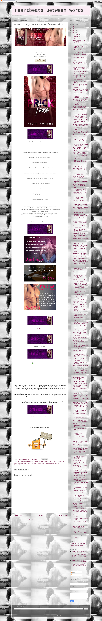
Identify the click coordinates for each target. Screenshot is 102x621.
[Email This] (41, 459)
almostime (31, 461)
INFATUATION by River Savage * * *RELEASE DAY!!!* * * (79, 186)
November (76, 36)
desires (23, 463)
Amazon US (40, 328)
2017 (73, 28)
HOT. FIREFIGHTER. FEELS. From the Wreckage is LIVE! (80, 149)
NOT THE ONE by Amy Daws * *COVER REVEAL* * (80, 100)
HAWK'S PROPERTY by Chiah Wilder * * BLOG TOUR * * (79, 42)
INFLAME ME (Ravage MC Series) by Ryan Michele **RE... (79, 500)
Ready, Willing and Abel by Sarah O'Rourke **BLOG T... (79, 136)
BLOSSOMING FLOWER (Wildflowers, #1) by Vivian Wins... (80, 59)
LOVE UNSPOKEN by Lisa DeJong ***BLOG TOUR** (80, 190)
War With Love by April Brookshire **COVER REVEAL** (78, 197)
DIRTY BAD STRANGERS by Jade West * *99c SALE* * (80, 153)
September (76, 535)
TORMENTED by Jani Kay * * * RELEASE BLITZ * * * (80, 418)
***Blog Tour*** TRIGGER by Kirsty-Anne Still (80, 392)
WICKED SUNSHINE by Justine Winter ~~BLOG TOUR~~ (79, 64)
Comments (75, 575)
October (75, 38)
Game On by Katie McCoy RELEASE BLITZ (79, 193)
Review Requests (31, 17)
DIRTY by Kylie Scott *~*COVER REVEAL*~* (79, 445)
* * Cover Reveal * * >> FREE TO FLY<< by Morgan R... (80, 284)
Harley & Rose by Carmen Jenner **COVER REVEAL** (80, 261)
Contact (41, 17)
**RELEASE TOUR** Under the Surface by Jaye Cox (79, 389)
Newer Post (18, 516)
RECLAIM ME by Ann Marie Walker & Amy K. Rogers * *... (80, 222)
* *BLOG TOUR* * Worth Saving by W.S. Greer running (79, 250)
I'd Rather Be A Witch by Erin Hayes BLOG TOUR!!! (80, 246)
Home (23, 17)
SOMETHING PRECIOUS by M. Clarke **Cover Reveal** (80, 406)
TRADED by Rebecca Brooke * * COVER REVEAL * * (80, 298)
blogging (50, 461)
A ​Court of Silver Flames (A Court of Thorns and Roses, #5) (79, 565)
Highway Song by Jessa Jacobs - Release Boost (79, 504)
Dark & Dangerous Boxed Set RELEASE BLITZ (80, 366)
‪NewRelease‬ (41, 463)
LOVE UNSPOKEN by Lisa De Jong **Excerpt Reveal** (80, 302)
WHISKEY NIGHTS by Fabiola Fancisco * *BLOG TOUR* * (80, 90)
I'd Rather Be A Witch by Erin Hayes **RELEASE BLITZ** (80, 403)
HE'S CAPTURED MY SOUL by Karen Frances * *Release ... (80, 86)
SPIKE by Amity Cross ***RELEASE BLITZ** (78, 507)
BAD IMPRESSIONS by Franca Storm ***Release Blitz (80, 487)
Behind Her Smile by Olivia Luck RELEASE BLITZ (79, 330)
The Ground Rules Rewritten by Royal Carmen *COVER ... (80, 523)
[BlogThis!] (43, 459)
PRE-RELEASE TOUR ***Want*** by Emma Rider (80, 382)
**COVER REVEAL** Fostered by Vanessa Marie (80, 239)
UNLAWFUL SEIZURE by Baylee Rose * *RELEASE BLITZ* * (80, 68)
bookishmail (61, 461)
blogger (46, 461)
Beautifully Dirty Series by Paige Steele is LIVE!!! (79, 103)
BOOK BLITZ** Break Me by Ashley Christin (80, 396)
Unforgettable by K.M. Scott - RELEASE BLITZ (80, 386)
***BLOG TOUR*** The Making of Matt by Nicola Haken (79, 141)
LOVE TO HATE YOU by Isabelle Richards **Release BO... (80, 355)
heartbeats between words (79, 543)
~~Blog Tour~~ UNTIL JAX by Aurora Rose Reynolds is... (80, 483)
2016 (73, 30)
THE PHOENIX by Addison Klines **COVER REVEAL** (80, 264)
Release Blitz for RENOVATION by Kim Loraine (79, 76)
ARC (42, 461)
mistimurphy (34, 463)
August (75, 537)
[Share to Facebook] (46, 459)
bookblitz (55, 461)
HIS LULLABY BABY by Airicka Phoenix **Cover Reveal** (79, 528)
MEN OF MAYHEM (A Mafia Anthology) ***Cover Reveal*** (80, 306)
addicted (26, 461)
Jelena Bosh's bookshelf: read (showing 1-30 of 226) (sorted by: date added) (79, 562)
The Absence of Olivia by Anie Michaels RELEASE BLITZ (80, 211)
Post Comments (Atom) (27, 519)
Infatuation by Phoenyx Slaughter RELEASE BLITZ (80, 370)
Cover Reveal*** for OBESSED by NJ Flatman (80, 532)
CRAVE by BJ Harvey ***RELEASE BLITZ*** (79, 174)
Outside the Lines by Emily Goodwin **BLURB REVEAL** (79, 276)
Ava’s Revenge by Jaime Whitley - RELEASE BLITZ (80, 469)
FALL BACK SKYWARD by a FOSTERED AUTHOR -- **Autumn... (80, 157)
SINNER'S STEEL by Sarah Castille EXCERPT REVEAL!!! (80, 433)
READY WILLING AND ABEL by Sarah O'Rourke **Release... (80, 334)
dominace (27, 463)
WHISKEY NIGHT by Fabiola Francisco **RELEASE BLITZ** (80, 121)
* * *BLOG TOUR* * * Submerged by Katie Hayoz (80, 97)
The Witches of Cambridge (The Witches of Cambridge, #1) (79, 557)
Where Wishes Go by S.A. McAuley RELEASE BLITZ (80, 421)
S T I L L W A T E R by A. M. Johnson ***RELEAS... (80, 280)
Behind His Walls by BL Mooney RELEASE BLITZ (80, 242)
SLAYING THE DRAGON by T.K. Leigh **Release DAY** (80, 351)
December (76, 34)
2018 (73, 26)
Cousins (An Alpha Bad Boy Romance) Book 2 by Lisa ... (80, 511)
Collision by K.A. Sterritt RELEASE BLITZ (79, 414)
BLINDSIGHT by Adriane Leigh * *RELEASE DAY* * (80, 117)
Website (47, 417)
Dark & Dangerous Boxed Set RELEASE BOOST (80, 208)
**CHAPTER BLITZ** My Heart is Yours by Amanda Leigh (80, 323)
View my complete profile (76, 545)
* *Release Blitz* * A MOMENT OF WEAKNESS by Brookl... (80, 114)
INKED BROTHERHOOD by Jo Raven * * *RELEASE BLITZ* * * (80, 81)
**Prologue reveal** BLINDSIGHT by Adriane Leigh (79, 161)
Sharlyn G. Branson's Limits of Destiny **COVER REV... (80, 442)
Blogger (60, 615)
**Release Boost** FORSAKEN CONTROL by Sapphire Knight (80, 314)
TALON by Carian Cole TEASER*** (78, 496)
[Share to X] (44, 459)
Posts (73, 572)
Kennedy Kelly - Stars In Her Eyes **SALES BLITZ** (80, 257)
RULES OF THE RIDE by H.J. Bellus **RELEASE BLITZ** (80, 110)
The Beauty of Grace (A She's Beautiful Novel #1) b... (80, 326)
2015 (73, 32)
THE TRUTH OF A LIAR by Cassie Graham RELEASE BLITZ (80, 235)
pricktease (47, 463)
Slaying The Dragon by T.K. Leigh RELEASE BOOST (80, 272)
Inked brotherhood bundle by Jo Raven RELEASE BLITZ (80, 215)
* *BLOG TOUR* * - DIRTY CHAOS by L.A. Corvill (79, 128)
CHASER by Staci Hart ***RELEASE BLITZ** (78, 287)
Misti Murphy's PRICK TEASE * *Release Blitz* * (80, 145)
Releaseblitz (53, 463)
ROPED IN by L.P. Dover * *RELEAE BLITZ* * (79, 177)
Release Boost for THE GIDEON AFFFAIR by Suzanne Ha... (79, 378)
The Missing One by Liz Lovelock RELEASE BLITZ (80, 218)
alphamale (37, 461)
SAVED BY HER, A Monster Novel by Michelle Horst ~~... (79, 438)
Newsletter (40, 420)
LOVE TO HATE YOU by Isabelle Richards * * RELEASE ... (79, 457)
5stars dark (21, 461)
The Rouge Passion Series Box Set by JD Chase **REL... (79, 291)
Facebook (33, 417)
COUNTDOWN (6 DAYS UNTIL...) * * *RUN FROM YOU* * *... (80, 46)
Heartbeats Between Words (49, 10)
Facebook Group (41, 417)
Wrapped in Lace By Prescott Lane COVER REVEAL (80, 449)
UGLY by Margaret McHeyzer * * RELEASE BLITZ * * (80, 125)
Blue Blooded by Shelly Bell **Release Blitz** (80, 359)
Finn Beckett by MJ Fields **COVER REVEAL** (79, 165)
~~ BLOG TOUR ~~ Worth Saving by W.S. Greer (79, 72)
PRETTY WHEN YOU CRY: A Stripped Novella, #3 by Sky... (80, 230)
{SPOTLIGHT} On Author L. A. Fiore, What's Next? (80, 201)
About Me (16, 17)
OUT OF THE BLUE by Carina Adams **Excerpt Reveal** (80, 132)
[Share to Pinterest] (47, 459)
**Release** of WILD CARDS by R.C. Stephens (80, 466)
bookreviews (17, 463)
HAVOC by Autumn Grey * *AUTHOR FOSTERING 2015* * (79, 170)
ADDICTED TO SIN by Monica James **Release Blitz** (80, 476)
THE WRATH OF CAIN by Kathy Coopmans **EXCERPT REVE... (79, 268)
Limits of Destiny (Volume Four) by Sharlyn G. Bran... (80, 295)
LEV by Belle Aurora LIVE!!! (80, 348)
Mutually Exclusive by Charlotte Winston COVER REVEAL (80, 410)
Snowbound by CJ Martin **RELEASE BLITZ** (79, 226)
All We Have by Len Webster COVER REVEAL (80, 473)
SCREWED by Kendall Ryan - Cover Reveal (80, 480)
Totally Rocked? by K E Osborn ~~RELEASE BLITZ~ (78, 462)
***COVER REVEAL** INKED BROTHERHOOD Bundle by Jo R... (80, 342)
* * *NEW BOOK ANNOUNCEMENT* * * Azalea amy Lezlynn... (79, 51)
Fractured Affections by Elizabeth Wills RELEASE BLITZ (80, 181)
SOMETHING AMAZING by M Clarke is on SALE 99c (80, 399)
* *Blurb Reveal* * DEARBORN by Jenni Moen (80, 55)
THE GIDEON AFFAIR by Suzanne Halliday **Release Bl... (80, 492)
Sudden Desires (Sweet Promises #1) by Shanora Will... (80, 453)
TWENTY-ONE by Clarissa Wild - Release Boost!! (79, 310)
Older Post (63, 516)
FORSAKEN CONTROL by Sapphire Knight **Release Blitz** (80, 374)
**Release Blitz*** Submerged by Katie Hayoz (80, 346)
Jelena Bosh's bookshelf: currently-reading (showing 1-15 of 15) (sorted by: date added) (79, 553)
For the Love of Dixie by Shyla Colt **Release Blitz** (80, 93)
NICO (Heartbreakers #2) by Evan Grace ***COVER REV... (80, 425)
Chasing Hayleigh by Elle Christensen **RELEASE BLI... (79, 319)
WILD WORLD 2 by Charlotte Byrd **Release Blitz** (80, 107)
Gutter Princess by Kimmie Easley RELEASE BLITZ (79, 254)
